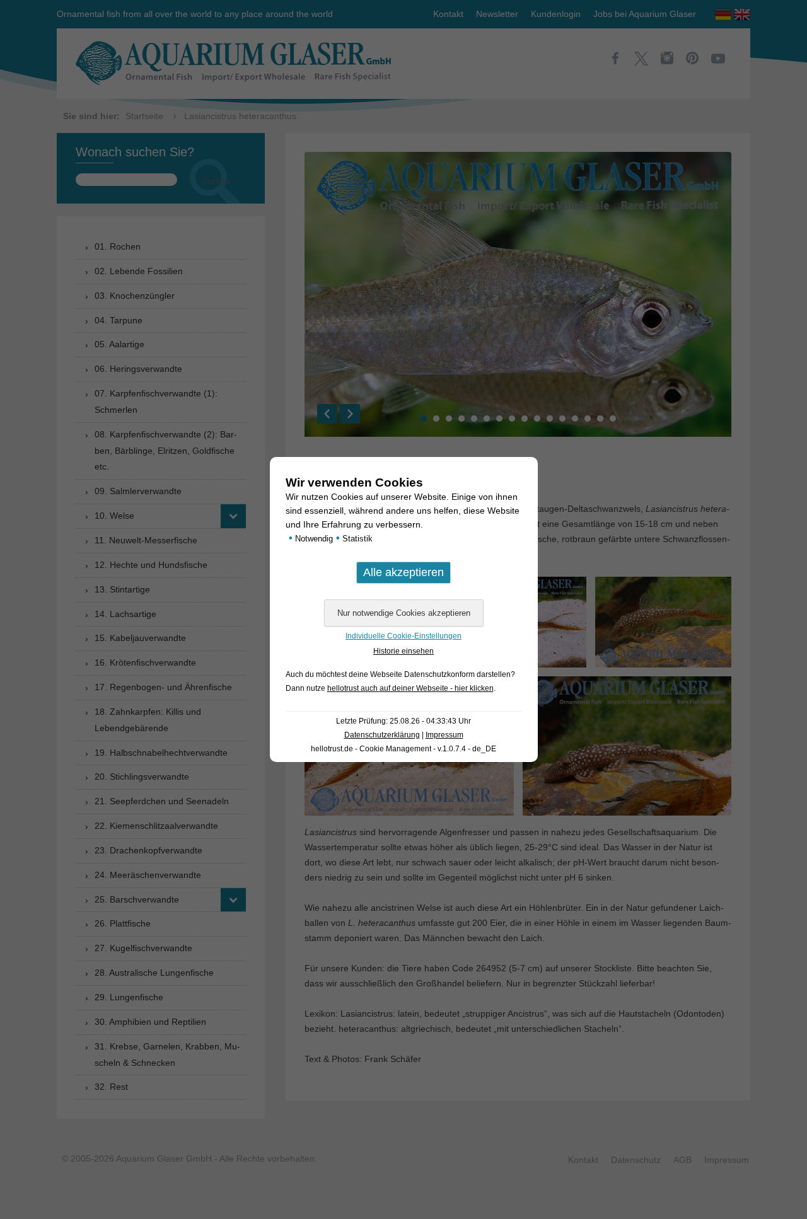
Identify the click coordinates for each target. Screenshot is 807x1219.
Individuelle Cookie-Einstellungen (403, 636)
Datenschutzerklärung (382, 735)
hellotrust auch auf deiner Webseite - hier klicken (410, 688)
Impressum (444, 735)
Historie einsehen (403, 651)
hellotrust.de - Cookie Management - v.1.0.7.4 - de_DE (403, 748)
